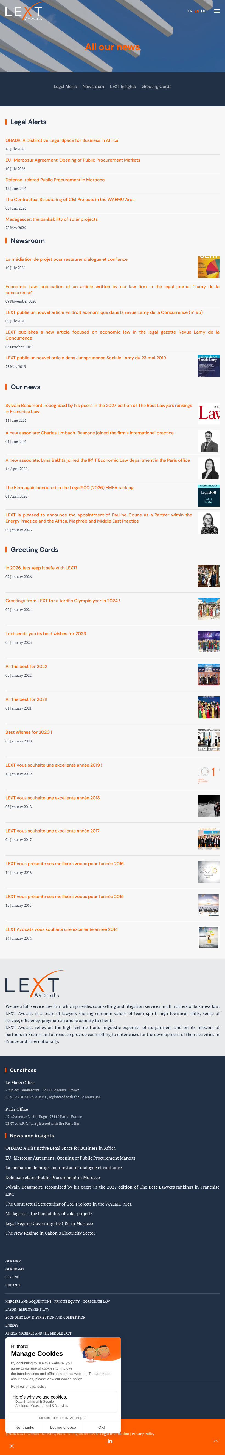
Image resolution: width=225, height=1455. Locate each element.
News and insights (32, 1135)
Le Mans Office (20, 1083)
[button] (217, 11)
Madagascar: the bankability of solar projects (51, 219)
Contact (12, 1285)
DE (203, 10)
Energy (11, 1325)
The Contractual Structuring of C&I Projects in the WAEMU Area (70, 199)
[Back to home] (26, 11)
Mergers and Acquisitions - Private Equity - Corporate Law (57, 1301)
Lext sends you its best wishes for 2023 (45, 633)
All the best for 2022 (26, 666)
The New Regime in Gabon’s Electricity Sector (50, 1233)
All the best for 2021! (26, 699)
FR (190, 10)
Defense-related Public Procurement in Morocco (55, 180)
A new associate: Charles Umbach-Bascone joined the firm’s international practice (89, 433)
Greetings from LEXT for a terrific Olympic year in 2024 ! (62, 601)
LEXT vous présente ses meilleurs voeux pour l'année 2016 (64, 863)
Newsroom (93, 86)
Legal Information (114, 1433)
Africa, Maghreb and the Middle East (38, 1333)
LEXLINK (12, 1277)
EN (197, 10)
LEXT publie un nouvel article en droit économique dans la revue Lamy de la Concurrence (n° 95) (104, 312)
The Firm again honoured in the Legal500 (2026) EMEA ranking (69, 487)
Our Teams (14, 1269)
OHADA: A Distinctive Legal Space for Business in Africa (61, 140)
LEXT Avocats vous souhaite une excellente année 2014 (61, 929)
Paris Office (16, 1109)
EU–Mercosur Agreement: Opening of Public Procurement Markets (72, 160)
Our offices (23, 1070)
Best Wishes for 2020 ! (28, 732)
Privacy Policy (143, 1433)
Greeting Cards (156, 86)
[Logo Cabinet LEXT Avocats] (35, 983)
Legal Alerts (65, 86)
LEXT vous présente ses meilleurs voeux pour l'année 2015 (64, 896)
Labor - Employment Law (27, 1309)
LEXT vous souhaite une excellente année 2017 (52, 831)
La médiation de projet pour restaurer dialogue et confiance (66, 259)
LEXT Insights (123, 86)
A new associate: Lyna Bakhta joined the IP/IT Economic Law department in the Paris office (97, 460)
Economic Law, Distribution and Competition (45, 1317)
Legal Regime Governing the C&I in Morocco (49, 1223)
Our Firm (13, 1261)
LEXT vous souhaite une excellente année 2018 (52, 798)
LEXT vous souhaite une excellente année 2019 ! (53, 765)
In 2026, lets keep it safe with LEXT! (41, 568)
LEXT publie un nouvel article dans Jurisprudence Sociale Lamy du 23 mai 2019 (85, 358)
